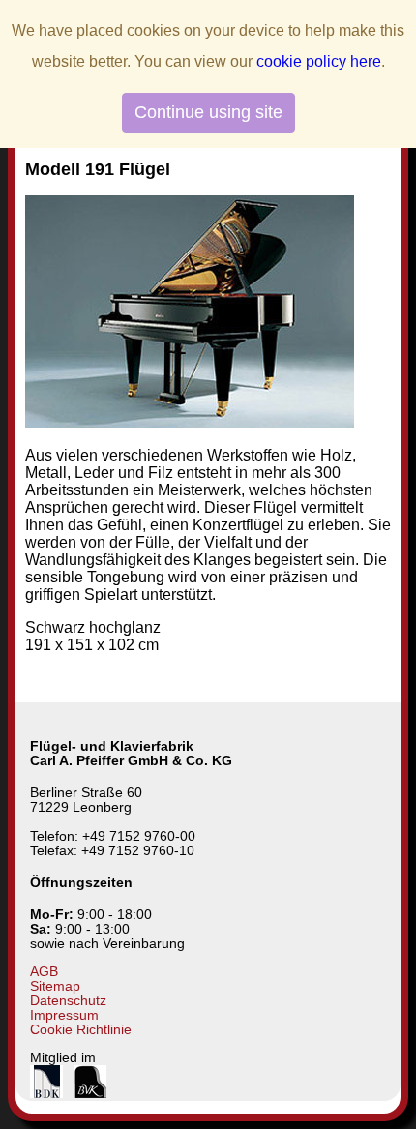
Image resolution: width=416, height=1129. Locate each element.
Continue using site (208, 112)
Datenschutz (68, 1001)
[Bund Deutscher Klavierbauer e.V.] (46, 1093)
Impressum (64, 1015)
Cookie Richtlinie (81, 1030)
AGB (44, 972)
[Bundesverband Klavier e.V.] (90, 1093)
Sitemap (55, 986)
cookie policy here (318, 61)
